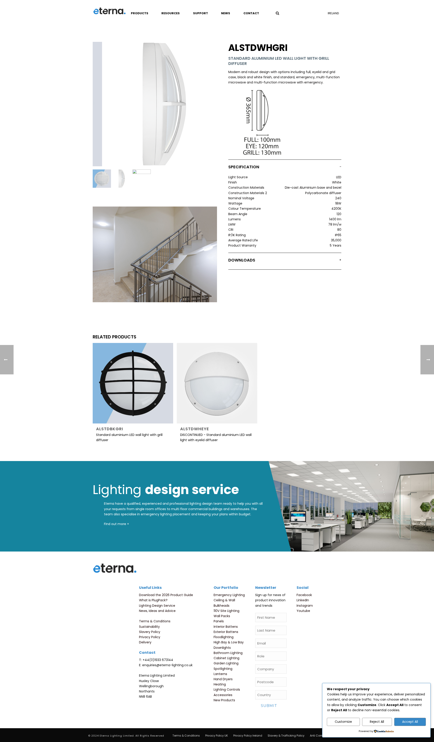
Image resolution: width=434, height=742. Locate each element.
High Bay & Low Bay (229, 642)
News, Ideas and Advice (157, 611)
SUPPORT (200, 13)
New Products (224, 700)
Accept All (410, 721)
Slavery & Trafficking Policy (286, 735)
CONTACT (251, 13)
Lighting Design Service (157, 605)
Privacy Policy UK (216, 735)
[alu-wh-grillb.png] (122, 178)
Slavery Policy (149, 632)
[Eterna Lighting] (109, 11)
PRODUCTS (139, 13)
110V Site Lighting (226, 611)
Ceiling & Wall (224, 600)
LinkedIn (303, 600)
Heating (220, 684)
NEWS (225, 13)
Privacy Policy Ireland (247, 735)
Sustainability (149, 626)
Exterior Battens (226, 632)
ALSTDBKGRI (109, 429)
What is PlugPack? (153, 600)
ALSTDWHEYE (194, 429)
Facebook (304, 595)
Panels (219, 621)
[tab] (284, 167)
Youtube (303, 611)
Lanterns (220, 674)
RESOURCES (170, 13)
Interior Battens (226, 626)
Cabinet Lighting (226, 658)
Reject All (377, 721)
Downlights (222, 647)
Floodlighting (224, 637)
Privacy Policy (149, 637)
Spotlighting (223, 668)
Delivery (145, 642)
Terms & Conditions (154, 621)
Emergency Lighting (229, 595)
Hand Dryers (223, 679)
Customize (343, 721)
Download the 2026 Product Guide (166, 595)
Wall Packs (222, 616)
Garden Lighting (226, 663)
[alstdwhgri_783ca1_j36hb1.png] (102, 178)
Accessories (223, 695)
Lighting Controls (227, 689)
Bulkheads (221, 605)
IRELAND (333, 13)
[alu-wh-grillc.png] (141, 178)
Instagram (305, 605)
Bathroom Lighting (228, 653)
